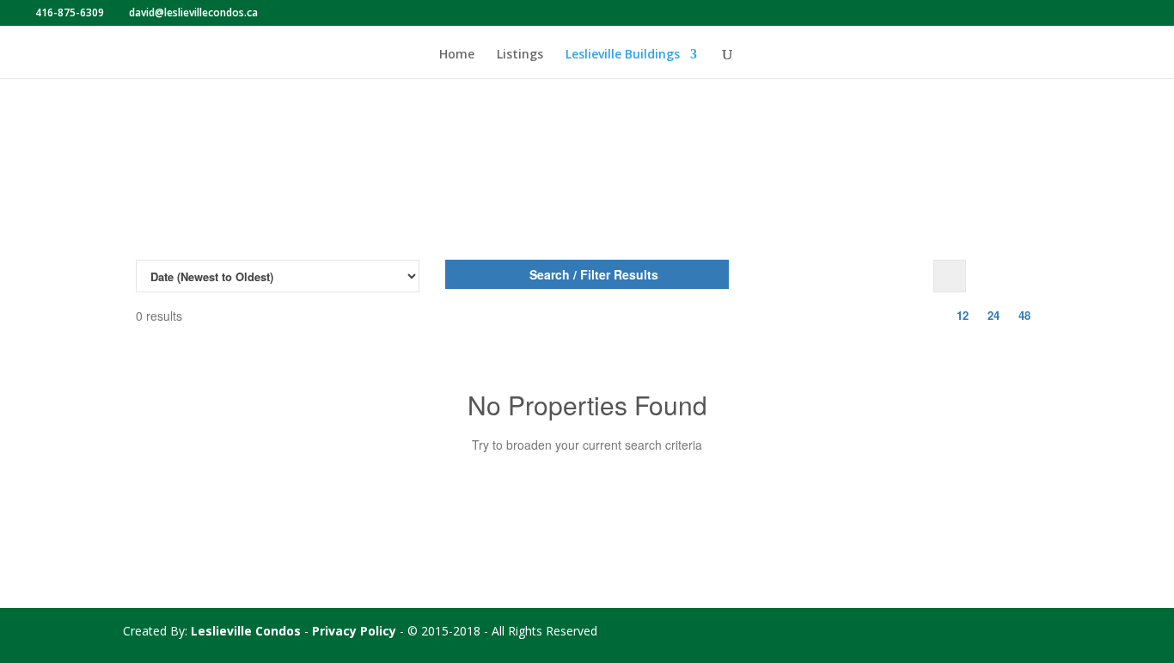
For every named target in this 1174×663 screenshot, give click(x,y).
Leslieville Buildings (623, 55)
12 (963, 315)
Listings (520, 55)
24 (994, 315)
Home (456, 55)
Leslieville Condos (246, 631)
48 (1024, 315)
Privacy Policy (354, 631)
